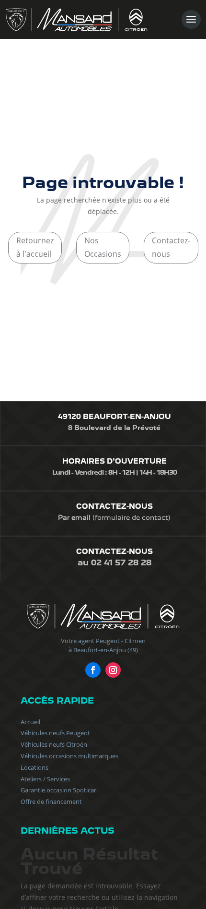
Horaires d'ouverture (114, 461)
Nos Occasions (102, 247)
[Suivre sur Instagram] (113, 670)
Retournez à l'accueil (35, 247)
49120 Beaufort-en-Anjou (114, 416)
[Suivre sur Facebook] (93, 670)
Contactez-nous (171, 247)
